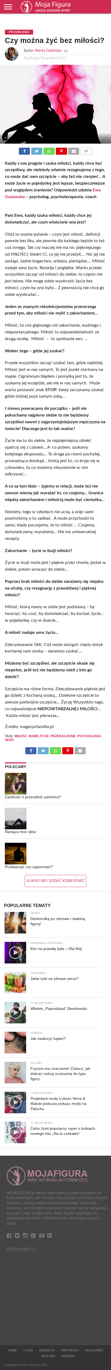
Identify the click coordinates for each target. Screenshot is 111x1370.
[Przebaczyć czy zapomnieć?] (15, 853)
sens (9, 740)
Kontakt (68, 1356)
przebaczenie (63, 736)
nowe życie (39, 736)
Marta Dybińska (48, 51)
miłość (21, 736)
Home (12, 1350)
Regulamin (94, 1350)
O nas (28, 1350)
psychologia (89, 736)
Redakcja (47, 1350)
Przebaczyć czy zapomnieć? (29, 867)
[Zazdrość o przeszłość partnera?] (15, 783)
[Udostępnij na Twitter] (36, 150)
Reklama (48, 1356)
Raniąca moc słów (20, 832)
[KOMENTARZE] (86, 150)
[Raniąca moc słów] (15, 818)
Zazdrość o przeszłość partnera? (33, 797)
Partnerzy (70, 1350)
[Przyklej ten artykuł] (61, 150)
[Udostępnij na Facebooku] (24, 150)
